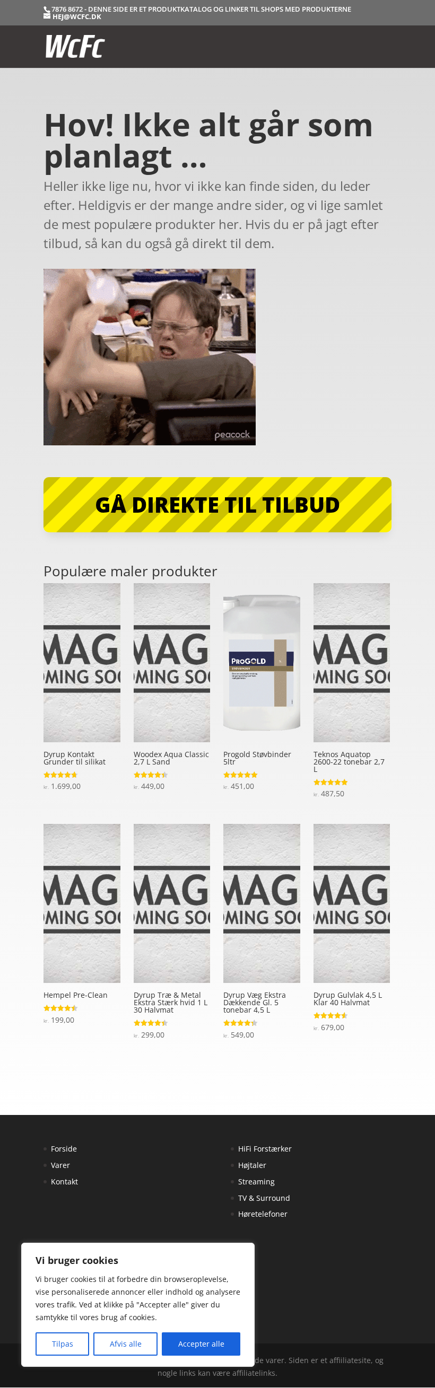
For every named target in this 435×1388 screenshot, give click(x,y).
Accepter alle (201, 1344)
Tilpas (62, 1344)
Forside (64, 1149)
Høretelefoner (263, 1214)
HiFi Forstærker (265, 1149)
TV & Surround (264, 1198)
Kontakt (64, 1181)
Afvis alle (126, 1344)
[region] (138, 1305)
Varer (60, 1165)
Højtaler (252, 1165)
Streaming (256, 1181)
